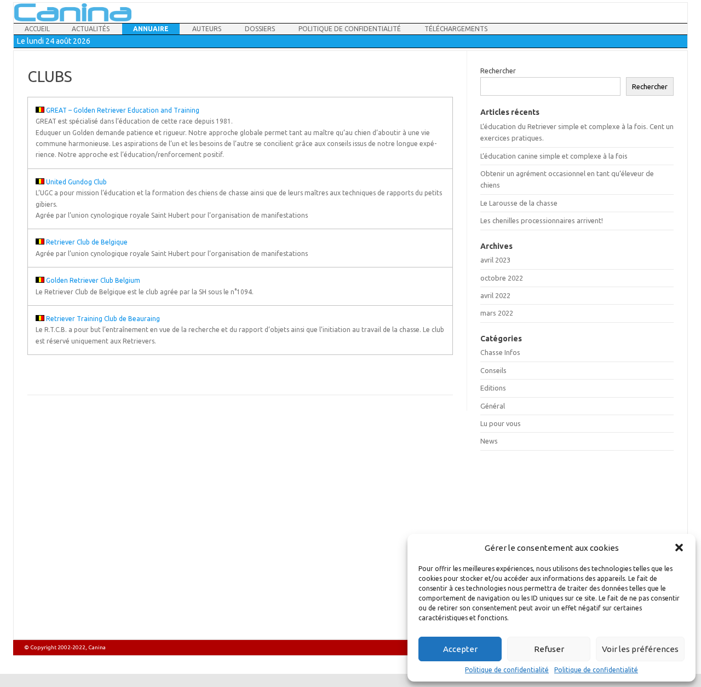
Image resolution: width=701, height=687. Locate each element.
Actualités (91, 28)
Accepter (460, 649)
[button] (679, 547)
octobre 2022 (501, 278)
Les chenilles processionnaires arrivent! (541, 220)
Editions (493, 388)
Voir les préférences (640, 649)
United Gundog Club (76, 181)
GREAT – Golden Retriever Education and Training (122, 110)
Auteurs (206, 28)
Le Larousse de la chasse (519, 203)
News (489, 441)
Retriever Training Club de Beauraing (103, 318)
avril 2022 (495, 295)
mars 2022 (496, 313)
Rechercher (498, 70)
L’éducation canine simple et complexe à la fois (554, 156)
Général (492, 406)
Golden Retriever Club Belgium (93, 280)
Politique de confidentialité (507, 670)
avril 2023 (495, 260)
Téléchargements (455, 28)
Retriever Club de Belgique (87, 242)
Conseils (493, 370)
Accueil (37, 28)
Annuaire (151, 28)
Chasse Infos (500, 352)
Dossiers (260, 28)
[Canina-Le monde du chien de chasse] (72, 18)
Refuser (549, 649)
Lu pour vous (500, 423)
